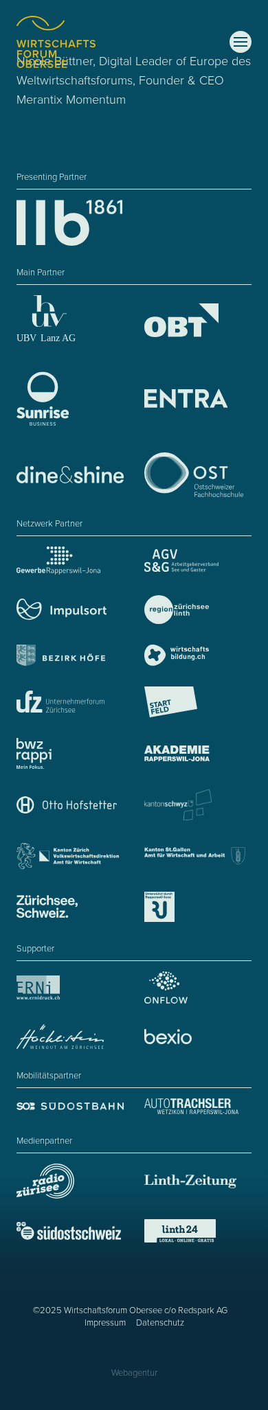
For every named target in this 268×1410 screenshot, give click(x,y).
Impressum (105, 1322)
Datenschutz (160, 1322)
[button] (241, 42)
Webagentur (134, 1372)
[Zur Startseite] (56, 42)
